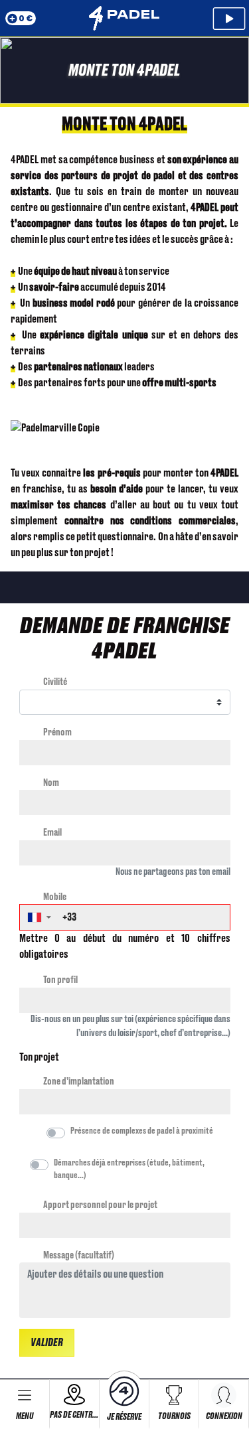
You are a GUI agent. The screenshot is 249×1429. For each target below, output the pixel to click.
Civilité (55, 682)
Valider (47, 1342)
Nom (51, 783)
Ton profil (60, 980)
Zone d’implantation (78, 1082)
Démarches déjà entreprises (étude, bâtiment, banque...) (129, 1169)
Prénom (57, 732)
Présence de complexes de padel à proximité (141, 1131)
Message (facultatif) (78, 1255)
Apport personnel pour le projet (100, 1205)
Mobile (54, 897)
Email (52, 833)
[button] (39, 917)
